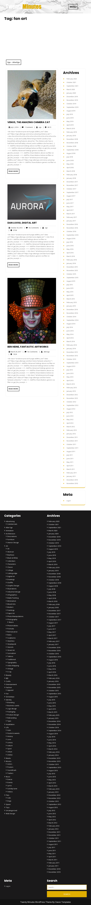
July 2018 (70, 157)
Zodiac (10, 755)
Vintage (10, 669)
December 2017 (72, 182)
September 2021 (72, 86)
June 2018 (70, 160)
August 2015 (71, 281)
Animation (10, 531)
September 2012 (72, 405)
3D (8, 549)
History (10, 736)
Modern (10, 607)
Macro (11, 622)
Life (7, 727)
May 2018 (70, 164)
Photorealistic (12, 626)
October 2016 (71, 231)
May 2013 (70, 377)
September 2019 (72, 107)
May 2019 (70, 121)
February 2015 (72, 302)
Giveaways (10, 697)
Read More (13, 171)
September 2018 (72, 150)
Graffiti (10, 582)
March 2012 (71, 427)
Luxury (10, 742)
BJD (7, 678)
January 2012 (71, 434)
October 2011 (71, 444)
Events (10, 782)
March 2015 (71, 299)
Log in (69, 501)
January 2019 (71, 136)
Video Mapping (13, 665)
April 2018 (70, 167)
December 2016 (72, 224)
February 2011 (72, 473)
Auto (9, 730)
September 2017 (72, 192)
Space (8, 804)
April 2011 (70, 466)
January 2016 (71, 263)
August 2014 (71, 324)
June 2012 (70, 416)
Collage (10, 570)
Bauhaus (10, 555)
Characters (11, 564)
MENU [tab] (73, 6)
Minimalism (11, 601)
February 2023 (72, 79)
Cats (9, 798)
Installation (10, 724)
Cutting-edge (12, 573)
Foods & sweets (13, 733)
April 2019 (70, 125)
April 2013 (70, 380)
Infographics (12, 595)
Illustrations (12, 589)
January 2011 (71, 476)
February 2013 (72, 387)
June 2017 (70, 203)
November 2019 (72, 100)
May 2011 (70, 462)
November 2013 (72, 356)
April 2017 (70, 210)
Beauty (8, 675)
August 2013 (71, 366)
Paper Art (11, 613)
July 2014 (70, 327)
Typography (12, 662)
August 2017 (71, 196)
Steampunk (11, 644)
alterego (44, 352)
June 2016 (70, 246)
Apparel (10, 690)
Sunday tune (12, 789)
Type (9, 721)
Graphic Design (13, 586)
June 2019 (70, 118)
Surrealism (11, 653)
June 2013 (70, 373)
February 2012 (72, 430)
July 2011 (70, 455)
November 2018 (72, 143)
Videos (10, 792)
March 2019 (71, 128)
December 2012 (72, 395)
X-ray (9, 672)
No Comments (31, 228)
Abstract (10, 552)
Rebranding (11, 718)
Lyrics (9, 785)
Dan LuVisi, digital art (22, 222)
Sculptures (11, 638)
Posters (10, 767)
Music (8, 777)
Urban (9, 752)
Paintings (11, 610)
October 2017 (71, 189)
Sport (9, 749)
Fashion (9, 687)
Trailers (10, 773)
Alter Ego (9, 527)
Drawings (11, 579)
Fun (7, 694)
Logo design (12, 709)
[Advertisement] (45, 41)
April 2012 (70, 423)
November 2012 (72, 398)
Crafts (8, 681)
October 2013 (71, 359)
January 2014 (71, 348)
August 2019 (71, 111)
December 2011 (72, 437)
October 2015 (71, 274)
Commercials (12, 524)
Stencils (10, 647)
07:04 (13, 230)
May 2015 (70, 292)
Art (7, 546)
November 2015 (72, 270)
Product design (13, 715)
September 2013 (72, 363)
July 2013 (70, 370)
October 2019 (71, 104)
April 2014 (70, 338)
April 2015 (70, 295)
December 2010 (72, 480)
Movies (8, 761)
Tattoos (10, 656)
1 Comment (26, 127)
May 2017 (70, 206)
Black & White (12, 558)
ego (37, 127)
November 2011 (72, 441)
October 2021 (71, 82)
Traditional (11, 659)
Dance (9, 779)
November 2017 (72, 185)
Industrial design (13, 592)
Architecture (10, 534)
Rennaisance (12, 632)
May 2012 (70, 419)
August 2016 (71, 238)
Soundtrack (11, 770)
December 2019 (72, 96)
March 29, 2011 (15, 352)
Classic (10, 567)
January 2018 (71, 178)
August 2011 (71, 451)
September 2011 (72, 448)
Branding (10, 702)
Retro (9, 635)
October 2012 (71, 402)
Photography (12, 619)
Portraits (10, 629)
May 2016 (70, 249)
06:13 (47, 127)
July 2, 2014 (14, 127)
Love (9, 739)
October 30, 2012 (16, 228)
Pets (7, 795)
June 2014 (70, 331)
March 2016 (71, 256)
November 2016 (72, 228)
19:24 (13, 354)
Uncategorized (11, 810)
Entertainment (11, 684)
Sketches (10, 641)
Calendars (11, 561)
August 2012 (71, 409)
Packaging (11, 712)
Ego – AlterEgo (13, 62)
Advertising (10, 521)
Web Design (10, 813)
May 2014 (70, 334)
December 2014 (72, 309)
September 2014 (72, 320)
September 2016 (72, 235)
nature (10, 745)
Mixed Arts (11, 604)
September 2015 (72, 277)
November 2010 (72, 483)
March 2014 (71, 341)
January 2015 (71, 306)
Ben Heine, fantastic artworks (27, 346)
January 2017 (71, 221)
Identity (9, 700)
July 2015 (70, 285)
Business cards (13, 705)
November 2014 (72, 313)
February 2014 (72, 345)
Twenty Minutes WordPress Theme (36, 902)
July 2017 (70, 199)
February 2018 (72, 175)
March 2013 (71, 384)
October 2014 (71, 317)
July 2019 (70, 114)
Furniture (10, 539)
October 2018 (71, 146)
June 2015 (70, 288)
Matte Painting (12, 598)
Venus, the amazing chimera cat (28, 122)
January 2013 (71, 391)
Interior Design (13, 542)
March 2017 (71, 214)
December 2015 (72, 267)
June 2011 (70, 458)
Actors (9, 764)
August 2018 (71, 153)
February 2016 (72, 260)
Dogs (9, 801)
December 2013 (72, 352)
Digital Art (11, 576)
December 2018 (72, 139)
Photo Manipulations (15, 616)
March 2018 (71, 171)
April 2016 (70, 253)
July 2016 (70, 242)
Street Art (11, 650)
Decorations (12, 536)
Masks (8, 758)
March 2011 (71, 469)
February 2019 (72, 132)
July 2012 (70, 412)
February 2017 (72, 217)
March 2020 (71, 89)
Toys (7, 807)
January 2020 (71, 93)
